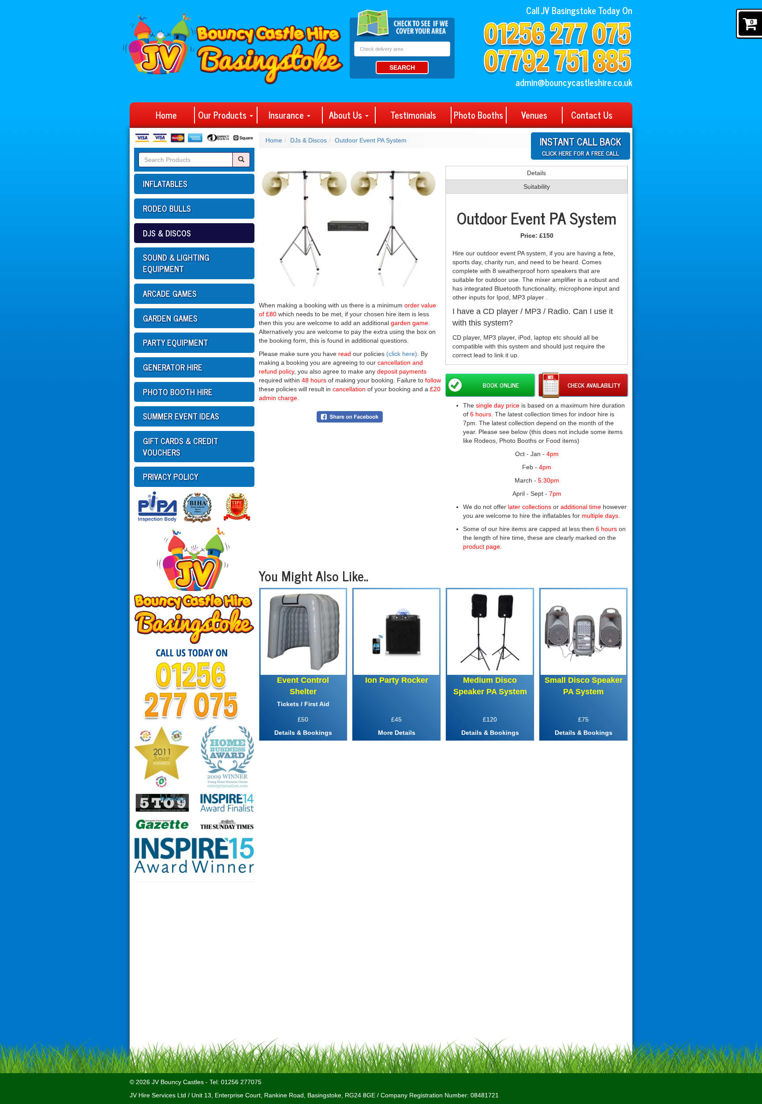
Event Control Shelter (303, 686)
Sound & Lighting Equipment (176, 263)
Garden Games (170, 318)
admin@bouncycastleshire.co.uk (573, 82)
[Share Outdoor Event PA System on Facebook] (350, 416)
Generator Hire (172, 367)
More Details (396, 732)
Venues (534, 115)
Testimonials (413, 115)
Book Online (501, 385)
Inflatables (165, 183)
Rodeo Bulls (167, 208)
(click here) (401, 353)
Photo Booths (478, 115)
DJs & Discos (167, 233)
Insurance (287, 115)
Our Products (223, 115)
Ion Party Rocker (396, 680)
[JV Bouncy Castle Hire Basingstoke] (233, 43)
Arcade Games (170, 293)
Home (166, 115)
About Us (346, 115)
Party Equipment (175, 342)
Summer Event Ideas (181, 416)
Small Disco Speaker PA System (584, 686)
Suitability (536, 186)
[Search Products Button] (241, 159)
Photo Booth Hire (178, 391)
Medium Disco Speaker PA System (490, 686)
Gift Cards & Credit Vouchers (180, 446)
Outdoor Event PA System (371, 140)
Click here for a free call (580, 145)
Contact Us (592, 115)
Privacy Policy (170, 476)
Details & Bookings (303, 732)
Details (536, 172)
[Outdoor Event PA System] (350, 222)
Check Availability (594, 385)
